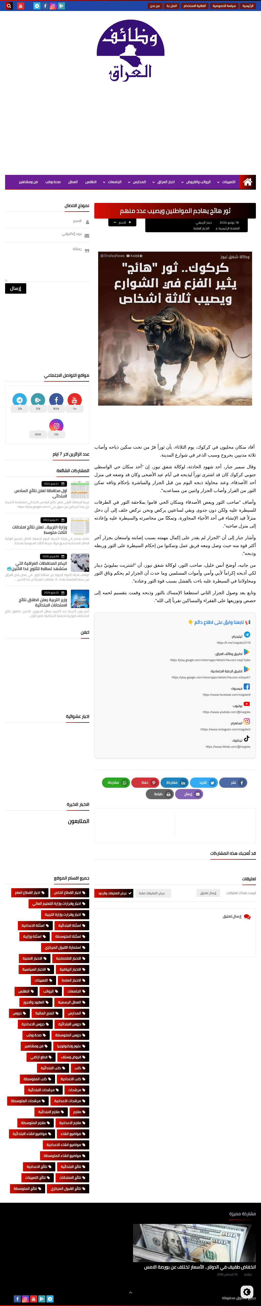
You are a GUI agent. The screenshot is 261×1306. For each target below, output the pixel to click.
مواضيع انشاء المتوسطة (62, 1155)
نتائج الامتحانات (70, 1177)
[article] (137, 825)
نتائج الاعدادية (37, 1166)
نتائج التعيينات (35, 1177)
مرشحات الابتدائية (41, 1090)
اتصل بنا (172, 6)
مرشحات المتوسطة (26, 1100)
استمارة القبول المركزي (63, 947)
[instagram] (53, 5)
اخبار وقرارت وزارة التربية (63, 914)
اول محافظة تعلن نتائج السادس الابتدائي (41, 493)
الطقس (91, 181)
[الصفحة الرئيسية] (247, 182)
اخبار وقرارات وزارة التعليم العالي (56, 903)
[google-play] (61, 5)
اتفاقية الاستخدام (195, 6)
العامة (92, 195)
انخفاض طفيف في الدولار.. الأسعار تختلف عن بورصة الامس (200, 1267)
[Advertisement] (130, 131)
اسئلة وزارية (32, 936)
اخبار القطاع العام (27, 892)
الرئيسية (248, 6)
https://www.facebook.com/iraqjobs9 (227, 694)
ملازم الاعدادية (70, 1122)
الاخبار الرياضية (70, 969)
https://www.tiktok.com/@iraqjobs (228, 746)
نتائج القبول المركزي (66, 1188)
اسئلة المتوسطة (68, 936)
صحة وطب (53, 181)
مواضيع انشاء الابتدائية (30, 1133)
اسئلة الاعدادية (33, 925)
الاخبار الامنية (32, 958)
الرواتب (48, 991)
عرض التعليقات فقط (152, 893)
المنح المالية (44, 1013)
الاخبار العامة (201, 228)
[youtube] (20, 5)
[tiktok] (28, 5)
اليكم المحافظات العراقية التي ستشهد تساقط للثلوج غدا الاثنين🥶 (37, 565)
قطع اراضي (38, 1057)
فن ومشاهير (28, 181)
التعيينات (229, 181)
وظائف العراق (206, 1298)
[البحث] (9, 6)
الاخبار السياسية (34, 969)
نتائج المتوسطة (25, 1188)
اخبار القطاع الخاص (67, 892)
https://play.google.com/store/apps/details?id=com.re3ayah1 (211, 677)
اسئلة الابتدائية (69, 925)
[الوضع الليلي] (247, 1292)
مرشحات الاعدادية (67, 1100)
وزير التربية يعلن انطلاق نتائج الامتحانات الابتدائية (43, 602)
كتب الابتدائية (51, 1068)
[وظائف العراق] (130, 53)
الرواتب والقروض (198, 181)
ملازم (77, 1111)
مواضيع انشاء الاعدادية (64, 1144)
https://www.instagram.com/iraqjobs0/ (225, 729)
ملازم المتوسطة (33, 1122)
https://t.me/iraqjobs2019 (234, 642)
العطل (73, 181)
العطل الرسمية (69, 1002)
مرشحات (74, 1090)
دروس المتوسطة (68, 1035)
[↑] (130, 1292)
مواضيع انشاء (71, 1133)
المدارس (139, 181)
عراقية (248, 1274)
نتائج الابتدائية (71, 1166)
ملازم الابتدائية (49, 1111)
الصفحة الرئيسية (229, 228)
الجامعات (115, 181)
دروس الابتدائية (69, 1024)
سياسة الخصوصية (224, 6)
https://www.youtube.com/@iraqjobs (227, 712)
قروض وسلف (71, 1057)
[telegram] (37, 5)
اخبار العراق (166, 181)
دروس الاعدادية (33, 1024)
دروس (17, 1013)
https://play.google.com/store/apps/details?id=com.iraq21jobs (210, 660)
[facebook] (45, 5)
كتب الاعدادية (71, 1079)
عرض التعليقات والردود (112, 893)
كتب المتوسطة (35, 1079)
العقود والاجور (33, 1002)
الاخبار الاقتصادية (68, 958)
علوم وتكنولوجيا (69, 1046)
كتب (78, 1068)
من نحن (155, 6)
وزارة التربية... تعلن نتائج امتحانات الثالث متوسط (39, 529)
